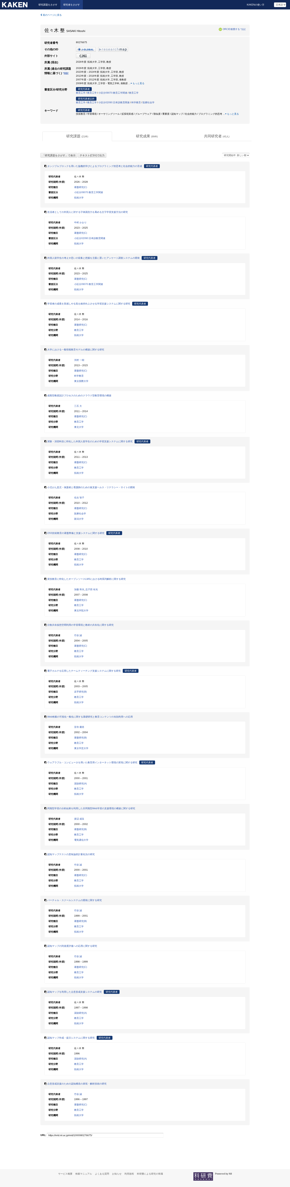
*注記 (243, 29)
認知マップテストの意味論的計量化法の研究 (71, 854)
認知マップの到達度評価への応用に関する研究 (72, 946)
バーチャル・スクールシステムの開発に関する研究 (74, 900)
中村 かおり (80, 222)
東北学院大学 (81, 610)
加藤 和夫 (79, 589)
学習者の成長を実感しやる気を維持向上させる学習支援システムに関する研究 (88, 303)
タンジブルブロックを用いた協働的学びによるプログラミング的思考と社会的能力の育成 (94, 166)
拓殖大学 (79, 197)
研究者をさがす (71, 4)
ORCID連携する (231, 29)
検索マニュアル (83, 1173)
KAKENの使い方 (255, 4)
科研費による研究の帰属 (150, 1173)
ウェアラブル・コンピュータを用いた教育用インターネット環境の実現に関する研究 (92, 762)
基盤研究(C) (80, 187)
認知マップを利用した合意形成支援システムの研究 (74, 992)
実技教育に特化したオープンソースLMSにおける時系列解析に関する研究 (86, 579)
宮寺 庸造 (79, 727)
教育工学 (80, 92)
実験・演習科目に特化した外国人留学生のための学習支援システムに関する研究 (90, 441)
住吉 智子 (79, 497)
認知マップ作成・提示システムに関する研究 (71, 1037)
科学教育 (136, 102)
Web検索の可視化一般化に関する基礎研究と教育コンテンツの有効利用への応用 (90, 716)
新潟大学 (79, 519)
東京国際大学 (81, 381)
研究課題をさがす (47, 4)
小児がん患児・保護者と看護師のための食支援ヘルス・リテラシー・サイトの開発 (91, 487)
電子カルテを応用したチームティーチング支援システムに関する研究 (84, 670)
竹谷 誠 (78, 635)
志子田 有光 (91, 589)
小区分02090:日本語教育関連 (114, 102)
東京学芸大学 (81, 748)
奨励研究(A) (80, 783)
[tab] (77, 136)
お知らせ (117, 1173)
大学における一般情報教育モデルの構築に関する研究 (75, 349)
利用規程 (129, 1173)
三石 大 (78, 406)
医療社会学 (148, 102)
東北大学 (79, 427)
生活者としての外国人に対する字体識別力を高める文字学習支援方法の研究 (87, 212)
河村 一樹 (79, 360)
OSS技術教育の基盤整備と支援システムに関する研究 (75, 533)
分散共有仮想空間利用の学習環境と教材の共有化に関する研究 (80, 625)
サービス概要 (65, 1173)
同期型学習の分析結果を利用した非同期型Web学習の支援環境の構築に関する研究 (91, 808)
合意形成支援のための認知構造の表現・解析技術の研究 (77, 1083)
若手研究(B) (80, 691)
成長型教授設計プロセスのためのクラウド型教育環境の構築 (79, 395)
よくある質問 (102, 1173)
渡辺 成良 (79, 818)
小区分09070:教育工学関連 (112, 92)
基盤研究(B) (80, 737)
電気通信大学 (81, 840)
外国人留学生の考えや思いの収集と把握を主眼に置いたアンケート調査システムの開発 (93, 258)
